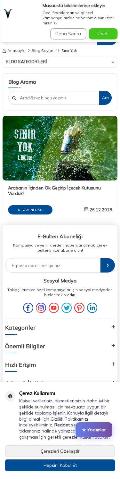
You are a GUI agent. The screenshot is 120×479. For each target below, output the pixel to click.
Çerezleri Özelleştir (60, 451)
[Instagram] (41, 308)
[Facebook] (28, 308)
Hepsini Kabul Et (60, 465)
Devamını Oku (30, 210)
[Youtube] (54, 308)
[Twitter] (66, 308)
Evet (103, 34)
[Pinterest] (79, 308)
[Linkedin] (92, 308)
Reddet (62, 425)
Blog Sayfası (43, 50)
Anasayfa (16, 50)
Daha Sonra (68, 34)
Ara (105, 97)
